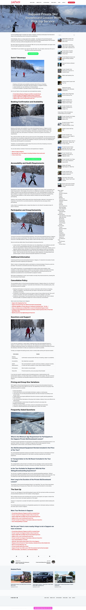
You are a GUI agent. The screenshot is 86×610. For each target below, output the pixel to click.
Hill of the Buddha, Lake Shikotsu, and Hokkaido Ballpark (25, 549)
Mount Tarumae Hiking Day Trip (19, 544)
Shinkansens (62, 220)
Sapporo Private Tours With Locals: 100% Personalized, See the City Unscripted (30, 548)
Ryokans (61, 213)
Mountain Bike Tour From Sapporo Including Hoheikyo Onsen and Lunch (28, 153)
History (60, 194)
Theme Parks (62, 235)
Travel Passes (62, 222)
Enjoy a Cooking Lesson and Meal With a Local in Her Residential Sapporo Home (30, 308)
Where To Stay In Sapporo (18, 151)
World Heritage (62, 207)
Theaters (61, 201)
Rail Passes (61, 218)
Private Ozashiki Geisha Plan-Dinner (20, 546)
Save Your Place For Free (33, 53)
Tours (59, 2)
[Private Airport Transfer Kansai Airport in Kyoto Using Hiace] (65, 577)
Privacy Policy (62, 244)
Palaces (61, 230)
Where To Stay (39, 2)
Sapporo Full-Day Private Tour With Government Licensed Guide (26, 304)
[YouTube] (17, 597)
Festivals (61, 204)
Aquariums (61, 237)
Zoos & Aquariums (63, 206)
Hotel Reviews (62, 211)
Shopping (61, 232)
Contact (63, 2)
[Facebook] (16, 556)
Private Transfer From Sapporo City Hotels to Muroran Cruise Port (27, 519)
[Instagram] (14, 597)
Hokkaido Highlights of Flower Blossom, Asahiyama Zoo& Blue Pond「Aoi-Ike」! (30, 306)
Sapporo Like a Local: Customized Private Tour (24, 98)
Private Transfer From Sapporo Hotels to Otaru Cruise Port (26, 95)
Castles (60, 203)
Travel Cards (62, 221)
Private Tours (39, 24)
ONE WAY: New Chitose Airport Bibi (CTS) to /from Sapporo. (25, 541)
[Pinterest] (38, 556)
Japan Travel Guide (71, 2)
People (60, 196)
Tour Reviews (47, 24)
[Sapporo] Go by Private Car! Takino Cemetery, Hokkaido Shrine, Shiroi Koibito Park (31, 543)
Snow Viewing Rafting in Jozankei (19, 521)
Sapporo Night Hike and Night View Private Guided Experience (27, 96)
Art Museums (62, 238)
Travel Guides (53, 2)
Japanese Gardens (63, 200)
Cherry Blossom (62, 208)
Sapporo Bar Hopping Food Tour (19, 303)
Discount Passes (62, 228)
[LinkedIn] (49, 556)
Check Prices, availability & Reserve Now (33, 159)
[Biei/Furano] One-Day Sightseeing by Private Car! (23, 312)
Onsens (60, 191)
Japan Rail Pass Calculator (65, 215)
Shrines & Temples (63, 193)
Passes (60, 231)
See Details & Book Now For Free (42, 608)
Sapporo (43, 24)
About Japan (32, 2)
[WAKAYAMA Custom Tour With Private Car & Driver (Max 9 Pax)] (21, 577)
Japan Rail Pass (62, 217)
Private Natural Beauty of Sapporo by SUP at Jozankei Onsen (27, 94)
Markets (61, 197)
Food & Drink (62, 198)
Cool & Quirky (62, 234)
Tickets (60, 227)
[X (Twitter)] (27, 556)
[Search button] (74, 35)
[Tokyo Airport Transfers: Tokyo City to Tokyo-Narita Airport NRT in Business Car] (43, 577)
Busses (60, 224)
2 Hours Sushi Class (16, 154)
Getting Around (46, 2)
